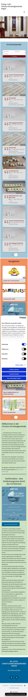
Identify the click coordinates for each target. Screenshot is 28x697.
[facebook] (11, 677)
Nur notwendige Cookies (14, 378)
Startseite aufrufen (14, 670)
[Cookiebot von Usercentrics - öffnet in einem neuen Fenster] (19, 318)
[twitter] (16, 677)
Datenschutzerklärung (16, 685)
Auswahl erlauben (14, 374)
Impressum (6, 685)
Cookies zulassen (14, 369)
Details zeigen (19, 365)
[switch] (24, 349)
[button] (14, 12)
